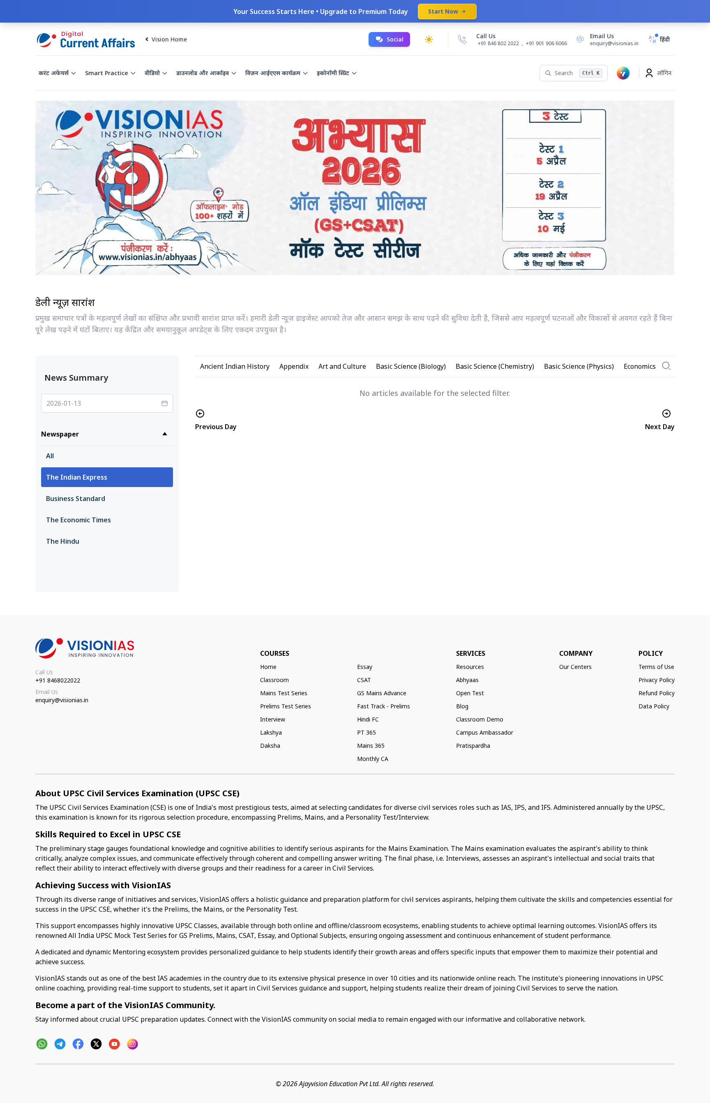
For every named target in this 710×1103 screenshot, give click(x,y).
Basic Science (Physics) (579, 366)
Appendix (294, 366)
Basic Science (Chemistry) (495, 366)
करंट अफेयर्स (54, 73)
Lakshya (271, 732)
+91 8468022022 (57, 680)
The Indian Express (76, 477)
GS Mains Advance (381, 693)
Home (268, 667)
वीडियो (152, 73)
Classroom (274, 680)
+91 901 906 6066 (546, 43)
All (50, 455)
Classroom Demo (479, 719)
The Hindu (62, 541)
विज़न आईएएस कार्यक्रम (272, 73)
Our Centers (575, 667)
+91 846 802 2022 (498, 43)
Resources (470, 667)
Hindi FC (368, 719)
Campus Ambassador (484, 732)
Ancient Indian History (235, 366)
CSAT (364, 680)
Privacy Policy (657, 680)
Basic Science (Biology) (411, 366)
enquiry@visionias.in (61, 700)
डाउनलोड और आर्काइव (202, 73)
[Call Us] (462, 39)
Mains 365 (371, 745)
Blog (462, 706)
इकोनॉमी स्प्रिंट (333, 73)
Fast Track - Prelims (383, 706)
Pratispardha (473, 745)
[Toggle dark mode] (429, 39)
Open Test (470, 693)
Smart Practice (106, 73)
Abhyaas (467, 680)
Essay (364, 667)
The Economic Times (78, 519)
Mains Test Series (283, 693)
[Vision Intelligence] (623, 73)
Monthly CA (372, 759)
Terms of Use (656, 667)
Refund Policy (657, 693)
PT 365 (366, 732)
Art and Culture (342, 366)
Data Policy (654, 706)
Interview (272, 719)
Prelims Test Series (285, 706)
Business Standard (75, 498)
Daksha (270, 745)
